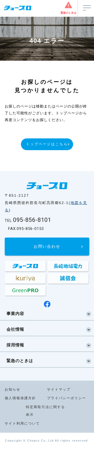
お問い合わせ (47, 246)
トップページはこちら (47, 144)
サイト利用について (22, 423)
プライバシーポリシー (66, 398)
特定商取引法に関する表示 (45, 410)
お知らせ (12, 389)
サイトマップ (58, 389)
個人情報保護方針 (20, 398)
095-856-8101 (28, 220)
